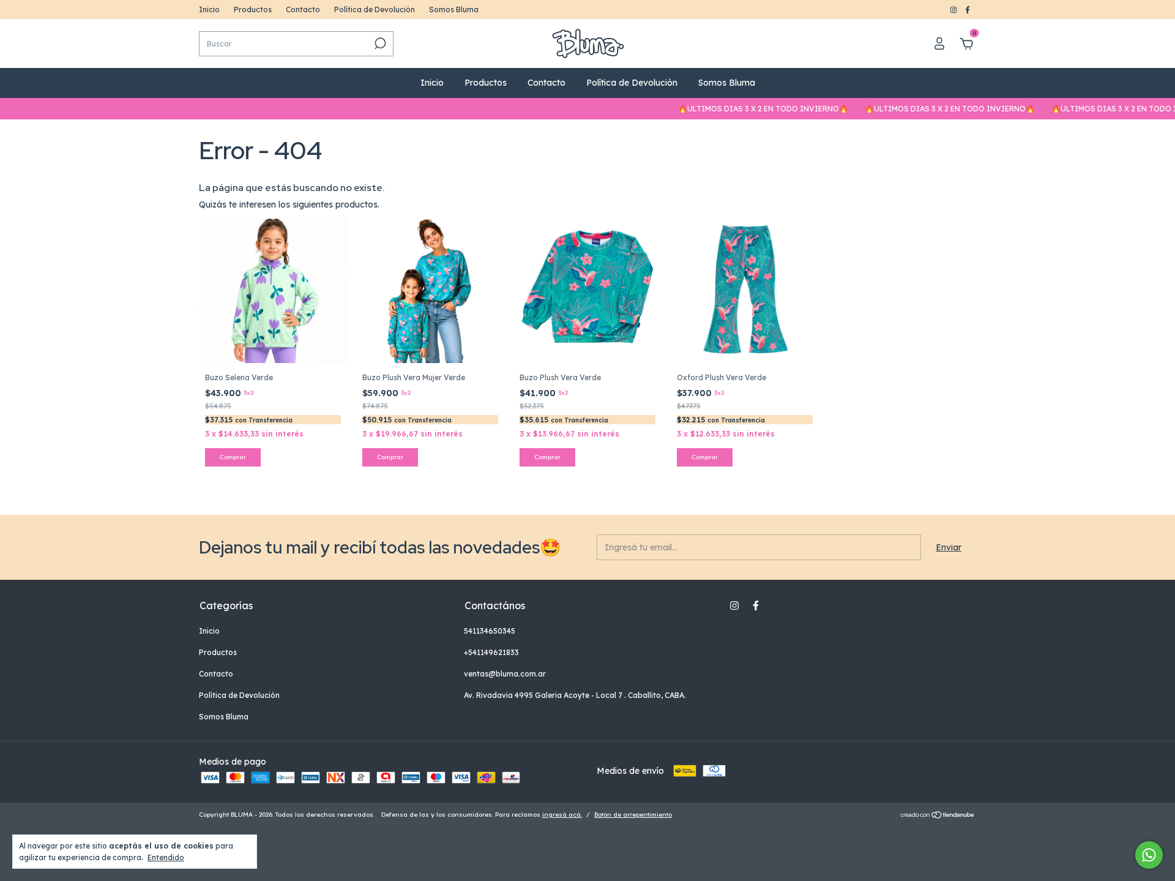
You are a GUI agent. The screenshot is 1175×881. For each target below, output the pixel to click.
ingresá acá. (562, 815)
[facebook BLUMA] (967, 9)
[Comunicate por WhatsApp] (1149, 855)
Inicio (209, 9)
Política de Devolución (374, 9)
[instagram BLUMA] (954, 9)
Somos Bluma (454, 9)
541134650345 (489, 630)
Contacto (303, 9)
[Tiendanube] (938, 816)
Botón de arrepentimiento (633, 815)
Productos (253, 9)
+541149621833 (491, 652)
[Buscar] (379, 43)
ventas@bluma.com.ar (505, 673)
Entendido (165, 857)
